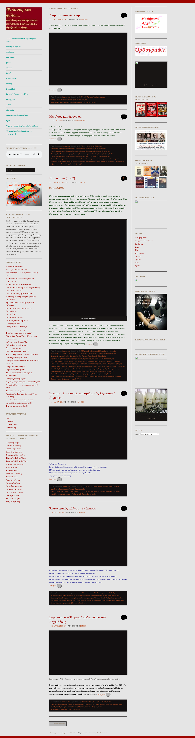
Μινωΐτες (78, 491)
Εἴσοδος (9, 418)
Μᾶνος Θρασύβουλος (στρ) (76, 363)
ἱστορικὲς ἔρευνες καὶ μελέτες (17, 94)
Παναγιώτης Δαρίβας (92, 491)
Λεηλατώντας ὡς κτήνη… (67, 15)
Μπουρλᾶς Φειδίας (12, 471)
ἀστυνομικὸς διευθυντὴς (66, 595)
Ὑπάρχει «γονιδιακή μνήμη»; (16, 379)
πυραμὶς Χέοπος (81, 494)
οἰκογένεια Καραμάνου (66, 159)
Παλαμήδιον (59, 371)
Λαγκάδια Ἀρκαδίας (92, 154)
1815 (86, 146)
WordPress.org (11, 428)
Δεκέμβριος (61, 358)
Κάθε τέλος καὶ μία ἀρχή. (14, 317)
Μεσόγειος (88, 707)
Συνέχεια (54, 90)
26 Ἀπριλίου (89, 97)
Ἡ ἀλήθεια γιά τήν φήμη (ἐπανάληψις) (19, 333)
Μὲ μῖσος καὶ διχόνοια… (66, 116)
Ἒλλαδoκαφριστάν (64, 598)
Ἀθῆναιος (56, 704)
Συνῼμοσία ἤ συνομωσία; (14, 266)
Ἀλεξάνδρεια (63, 704)
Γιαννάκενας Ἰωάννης (13, 446)
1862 (113, 351)
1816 (90, 146)
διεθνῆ (8, 73)
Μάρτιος (104, 363)
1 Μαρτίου (84, 351)
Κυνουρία (82, 154)
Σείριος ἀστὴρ (91, 494)
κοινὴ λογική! (68, 154)
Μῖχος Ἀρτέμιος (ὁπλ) (76, 366)
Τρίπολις (82, 164)
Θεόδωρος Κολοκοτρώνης (71, 151)
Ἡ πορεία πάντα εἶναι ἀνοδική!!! (17, 406)
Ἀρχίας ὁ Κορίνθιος (86, 704)
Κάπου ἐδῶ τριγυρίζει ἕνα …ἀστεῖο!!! (19, 403)
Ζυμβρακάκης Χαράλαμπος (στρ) (64, 361)
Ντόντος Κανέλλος (12, 477)
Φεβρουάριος (66, 379)
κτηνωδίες (67, 102)
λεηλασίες (73, 102)
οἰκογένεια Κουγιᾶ (94, 159)
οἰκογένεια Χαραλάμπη (108, 161)
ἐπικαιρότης (74, 598)
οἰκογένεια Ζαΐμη (84, 156)
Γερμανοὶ (59, 99)
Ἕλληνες (61, 489)
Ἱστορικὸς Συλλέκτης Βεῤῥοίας (17, 461)
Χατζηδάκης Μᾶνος (13, 480)
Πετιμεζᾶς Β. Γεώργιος (63, 374)
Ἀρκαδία (68, 148)
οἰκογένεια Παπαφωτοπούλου (79, 161)
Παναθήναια (103, 491)
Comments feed (11, 424)
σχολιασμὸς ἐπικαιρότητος (94, 600)
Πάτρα (72, 164)
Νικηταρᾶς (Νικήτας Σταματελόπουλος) (78, 369)
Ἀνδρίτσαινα (61, 148)
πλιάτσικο (79, 102)
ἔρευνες (9, 84)
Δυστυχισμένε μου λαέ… (14, 348)
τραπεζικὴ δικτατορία (72, 603)
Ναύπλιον (62, 369)
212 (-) (95, 702)
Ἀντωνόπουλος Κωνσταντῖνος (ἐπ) (71, 356)
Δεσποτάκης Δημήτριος (14, 452)
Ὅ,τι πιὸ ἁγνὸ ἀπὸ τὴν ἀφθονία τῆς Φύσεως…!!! (19, 132)
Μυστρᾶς (61, 156)
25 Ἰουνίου (93, 486)
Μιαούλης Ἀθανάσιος (62, 366)
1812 (82, 146)
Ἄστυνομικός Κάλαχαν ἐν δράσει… (73, 508)
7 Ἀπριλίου (101, 353)
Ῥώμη (70, 709)
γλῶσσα (9, 68)
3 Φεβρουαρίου (72, 353)
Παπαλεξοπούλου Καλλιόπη (95, 371)
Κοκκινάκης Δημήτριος (14, 486)
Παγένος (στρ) (102, 369)
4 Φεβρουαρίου (92, 353)
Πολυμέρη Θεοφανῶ (13, 496)
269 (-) (105, 702)
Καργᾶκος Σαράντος (13, 483)
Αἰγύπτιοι (105, 486)
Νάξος (83, 491)
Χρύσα (137, 266)
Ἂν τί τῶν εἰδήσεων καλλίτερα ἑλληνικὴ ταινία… (21, 39)
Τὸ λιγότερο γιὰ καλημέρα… (16, 391)
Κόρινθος (60, 102)
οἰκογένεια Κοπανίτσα (81, 159)
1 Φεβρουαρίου (93, 351)
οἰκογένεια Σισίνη (94, 161)
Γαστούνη (82, 148)
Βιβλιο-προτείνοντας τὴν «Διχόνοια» (18, 284)
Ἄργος (90, 356)
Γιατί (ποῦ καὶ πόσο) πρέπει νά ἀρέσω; (19, 294)
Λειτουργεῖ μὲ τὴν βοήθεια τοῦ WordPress (63, 733)
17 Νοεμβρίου (85, 486)
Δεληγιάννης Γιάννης (92, 148)
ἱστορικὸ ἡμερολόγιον (74, 99)
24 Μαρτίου (63, 353)
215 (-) (100, 702)
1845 (94, 146)
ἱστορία (64, 99)
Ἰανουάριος (78, 361)
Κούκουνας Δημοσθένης (14, 489)
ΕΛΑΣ (100, 595)
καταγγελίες (10, 99)
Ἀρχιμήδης (96, 704)
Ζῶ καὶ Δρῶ (10, 89)
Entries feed (10, 421)
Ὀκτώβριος (94, 369)
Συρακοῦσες (76, 709)
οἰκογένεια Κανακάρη (96, 156)
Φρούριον (138, 259)
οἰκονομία (10, 110)
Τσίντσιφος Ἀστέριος (13, 499)
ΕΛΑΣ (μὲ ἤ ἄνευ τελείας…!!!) (16, 270)
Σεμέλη (81, 182)
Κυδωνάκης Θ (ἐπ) (61, 363)
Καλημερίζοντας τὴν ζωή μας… (17, 345)
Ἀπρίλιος (96, 97)
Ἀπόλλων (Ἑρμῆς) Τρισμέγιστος (17, 321)
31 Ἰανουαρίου (82, 353)
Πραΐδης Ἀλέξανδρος (92, 374)
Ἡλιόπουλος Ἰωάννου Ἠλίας (16, 458)
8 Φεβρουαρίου (110, 353)
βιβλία (8, 63)
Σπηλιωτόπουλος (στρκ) (62, 376)
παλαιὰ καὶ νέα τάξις (65, 600)
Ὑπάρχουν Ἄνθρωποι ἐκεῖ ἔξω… (17, 327)
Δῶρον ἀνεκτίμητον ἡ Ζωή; (15, 370)
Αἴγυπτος (111, 486)
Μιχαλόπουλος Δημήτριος (15, 464)
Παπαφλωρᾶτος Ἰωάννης (14, 492)
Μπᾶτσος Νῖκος (11, 468)
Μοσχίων (94, 707)
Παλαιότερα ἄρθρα (58, 723)
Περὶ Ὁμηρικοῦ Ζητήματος (15, 330)
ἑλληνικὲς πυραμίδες (70, 489)
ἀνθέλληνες (83, 593)
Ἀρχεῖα (137, 434)
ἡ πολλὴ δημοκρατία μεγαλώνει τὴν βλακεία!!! (92, 598)
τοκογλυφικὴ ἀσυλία (109, 600)
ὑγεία (8, 121)
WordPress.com (102, 733)
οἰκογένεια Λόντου (106, 159)
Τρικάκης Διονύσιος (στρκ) (101, 376)
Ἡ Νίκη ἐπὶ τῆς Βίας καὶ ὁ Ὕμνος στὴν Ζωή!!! (22, 354)
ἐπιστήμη (80, 489)
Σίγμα (137, 247)
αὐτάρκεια (10, 52)
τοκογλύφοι (61, 603)
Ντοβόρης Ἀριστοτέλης (14, 474)
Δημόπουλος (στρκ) (89, 358)
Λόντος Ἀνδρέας (103, 154)
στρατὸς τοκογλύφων (79, 600)
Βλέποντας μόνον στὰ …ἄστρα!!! (17, 351)
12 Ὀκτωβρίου (102, 351)
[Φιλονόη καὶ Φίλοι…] (24, 30)
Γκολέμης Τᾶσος (140, 238)
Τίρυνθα (90, 376)
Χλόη (137, 263)
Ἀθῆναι (100, 486)
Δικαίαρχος (80, 120)
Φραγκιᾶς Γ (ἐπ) (76, 379)
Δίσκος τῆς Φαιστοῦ (13, 324)
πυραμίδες (63, 494)
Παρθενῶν (110, 491)
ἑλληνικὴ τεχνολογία (112, 704)
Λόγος (8, 105)
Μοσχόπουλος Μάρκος (90, 366)
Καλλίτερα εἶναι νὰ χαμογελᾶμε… (17, 342)
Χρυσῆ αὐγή (82, 603)
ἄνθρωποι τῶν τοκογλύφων (96, 593)
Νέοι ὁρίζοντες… (12, 314)
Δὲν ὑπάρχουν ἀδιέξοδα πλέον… (17, 358)
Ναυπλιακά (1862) (62, 178)
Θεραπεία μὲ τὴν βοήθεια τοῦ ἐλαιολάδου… (22, 126)
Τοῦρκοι (76, 164)
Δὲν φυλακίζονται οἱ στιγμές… (16, 367)
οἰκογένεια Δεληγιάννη (71, 156)
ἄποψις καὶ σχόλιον (13, 47)
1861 (109, 351)
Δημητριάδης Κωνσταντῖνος (15, 455)
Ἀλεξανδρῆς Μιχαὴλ (13, 443)
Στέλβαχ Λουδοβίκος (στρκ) (78, 376)
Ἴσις (62, 491)
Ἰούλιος (57, 491)
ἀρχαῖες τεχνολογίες (74, 704)
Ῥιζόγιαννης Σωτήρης (89, 102)
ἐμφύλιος (60, 151)
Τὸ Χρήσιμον (139, 253)
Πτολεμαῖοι (64, 709)
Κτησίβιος (81, 707)
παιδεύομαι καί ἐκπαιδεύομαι (17, 115)
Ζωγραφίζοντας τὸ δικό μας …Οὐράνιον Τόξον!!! (23, 382)
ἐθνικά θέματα (11, 78)
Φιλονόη (84, 19)
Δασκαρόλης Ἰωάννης (13, 449)
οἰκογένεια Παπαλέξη (63, 161)
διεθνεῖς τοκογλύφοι (92, 595)
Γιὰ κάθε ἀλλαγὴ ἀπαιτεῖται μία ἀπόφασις (20, 400)
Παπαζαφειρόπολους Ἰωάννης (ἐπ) (74, 371)
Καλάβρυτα (97, 151)
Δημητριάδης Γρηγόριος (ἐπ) (73, 358)
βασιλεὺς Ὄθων (97, 356)
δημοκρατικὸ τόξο (79, 595)
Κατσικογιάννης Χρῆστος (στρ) (97, 361)
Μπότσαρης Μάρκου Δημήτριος (107, 366)
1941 (82, 97)
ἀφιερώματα (11, 57)
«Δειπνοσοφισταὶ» (86, 702)
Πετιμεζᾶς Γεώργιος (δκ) (78, 374)
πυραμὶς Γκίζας (71, 494)
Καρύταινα (60, 154)
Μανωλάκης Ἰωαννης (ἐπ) (93, 363)
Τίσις (136, 250)
